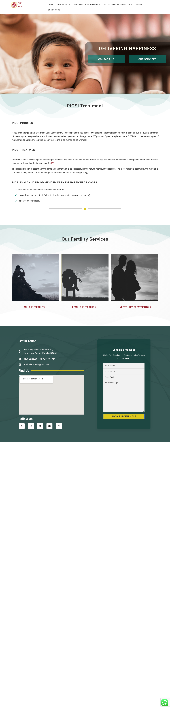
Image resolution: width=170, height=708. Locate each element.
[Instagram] (31, 426)
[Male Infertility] (35, 307)
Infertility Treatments (117, 4)
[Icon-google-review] (59, 426)
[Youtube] (49, 426)
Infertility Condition (86, 4)
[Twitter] (40, 426)
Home (51, 4)
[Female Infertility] (84, 307)
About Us (62, 4)
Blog (139, 4)
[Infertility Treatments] (134, 307)
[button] (64, 4)
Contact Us (54, 10)
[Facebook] (22, 426)
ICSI (53, 163)
